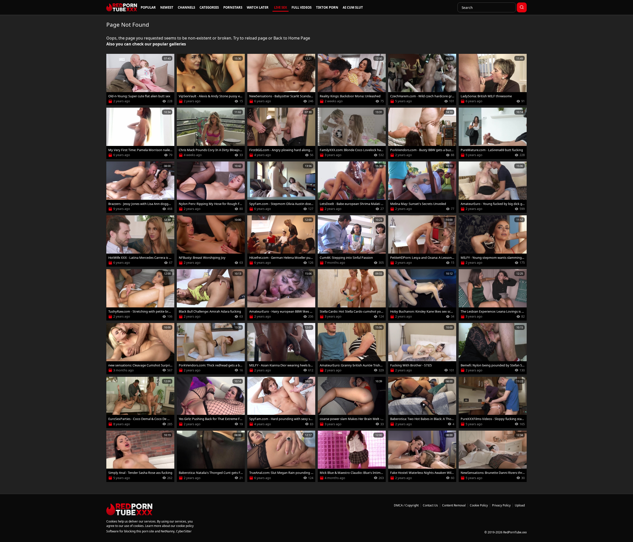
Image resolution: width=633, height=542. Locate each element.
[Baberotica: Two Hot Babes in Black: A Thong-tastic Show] (422, 402)
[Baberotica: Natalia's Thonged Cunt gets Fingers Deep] (211, 456)
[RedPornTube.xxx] (121, 7)
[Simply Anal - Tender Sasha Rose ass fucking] (140, 456)
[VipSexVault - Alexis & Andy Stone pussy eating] (211, 79)
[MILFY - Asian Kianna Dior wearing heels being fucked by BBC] (281, 348)
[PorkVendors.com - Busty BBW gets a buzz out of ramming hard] (422, 133)
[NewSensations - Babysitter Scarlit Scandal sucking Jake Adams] (281, 79)
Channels (186, 7)
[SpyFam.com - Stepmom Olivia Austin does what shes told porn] (281, 187)
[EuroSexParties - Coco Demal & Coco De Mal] (140, 402)
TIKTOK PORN (327, 7)
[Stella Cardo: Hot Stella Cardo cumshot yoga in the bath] (352, 295)
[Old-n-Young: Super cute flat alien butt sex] (140, 79)
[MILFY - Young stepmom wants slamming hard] (493, 241)
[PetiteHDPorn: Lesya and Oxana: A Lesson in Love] (422, 241)
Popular (148, 7)
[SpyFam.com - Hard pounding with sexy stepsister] (281, 402)
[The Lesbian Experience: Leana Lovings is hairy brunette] (493, 295)
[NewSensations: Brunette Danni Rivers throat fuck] (493, 456)
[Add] (112, 60)
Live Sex (280, 7)
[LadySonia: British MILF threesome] (493, 79)
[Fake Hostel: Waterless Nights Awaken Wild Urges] (422, 456)
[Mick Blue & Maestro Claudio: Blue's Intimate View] (352, 456)
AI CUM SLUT (353, 7)
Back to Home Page (291, 38)
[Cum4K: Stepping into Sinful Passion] (352, 241)
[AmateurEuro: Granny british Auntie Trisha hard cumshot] (352, 348)
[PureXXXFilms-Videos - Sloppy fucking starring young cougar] (493, 402)
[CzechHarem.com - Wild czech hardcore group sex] (422, 79)
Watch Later (258, 7)
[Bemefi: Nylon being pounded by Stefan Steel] (493, 348)
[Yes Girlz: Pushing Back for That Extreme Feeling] (211, 402)
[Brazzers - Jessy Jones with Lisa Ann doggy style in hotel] (140, 187)
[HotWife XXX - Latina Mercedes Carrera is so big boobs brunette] (140, 241)
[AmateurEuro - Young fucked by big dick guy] (493, 187)
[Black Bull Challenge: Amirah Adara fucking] (211, 295)
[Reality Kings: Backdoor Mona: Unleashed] (352, 79)
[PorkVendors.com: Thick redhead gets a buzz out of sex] (211, 348)
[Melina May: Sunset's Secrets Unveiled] (422, 187)
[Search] (522, 7)
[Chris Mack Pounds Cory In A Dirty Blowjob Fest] (211, 133)
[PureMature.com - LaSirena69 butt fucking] (493, 133)
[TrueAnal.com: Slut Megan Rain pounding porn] (281, 456)
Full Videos (302, 7)
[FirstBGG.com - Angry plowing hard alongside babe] (281, 133)
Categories (209, 7)
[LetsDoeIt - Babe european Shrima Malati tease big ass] (352, 187)
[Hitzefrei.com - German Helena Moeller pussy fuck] (281, 241)
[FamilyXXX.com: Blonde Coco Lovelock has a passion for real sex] (352, 133)
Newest (166, 7)
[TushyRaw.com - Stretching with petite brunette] (140, 295)
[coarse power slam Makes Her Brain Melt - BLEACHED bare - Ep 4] (352, 402)
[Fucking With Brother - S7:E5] (422, 348)
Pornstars (232, 7)
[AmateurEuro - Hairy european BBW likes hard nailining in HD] (281, 295)
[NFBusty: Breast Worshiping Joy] (211, 241)
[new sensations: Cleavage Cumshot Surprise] (140, 348)
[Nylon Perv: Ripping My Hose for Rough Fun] (211, 187)
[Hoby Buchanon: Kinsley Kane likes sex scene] (422, 295)
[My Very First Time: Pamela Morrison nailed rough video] (140, 133)
